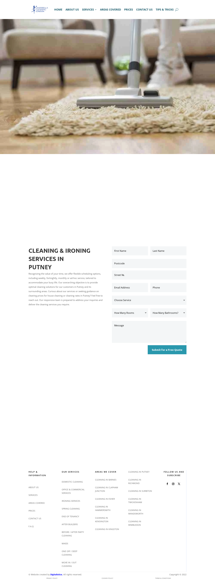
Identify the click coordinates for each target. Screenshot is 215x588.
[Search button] (176, 9)
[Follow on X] (179, 484)
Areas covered (110, 9)
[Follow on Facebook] (167, 484)
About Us (72, 9)
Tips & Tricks (165, 9)
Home (58, 9)
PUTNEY (40, 267)
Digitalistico (56, 574)
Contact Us (144, 9)
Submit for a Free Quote (167, 349)
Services (88, 9)
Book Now (39, 126)
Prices (128, 9)
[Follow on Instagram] (173, 484)
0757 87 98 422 (118, 427)
